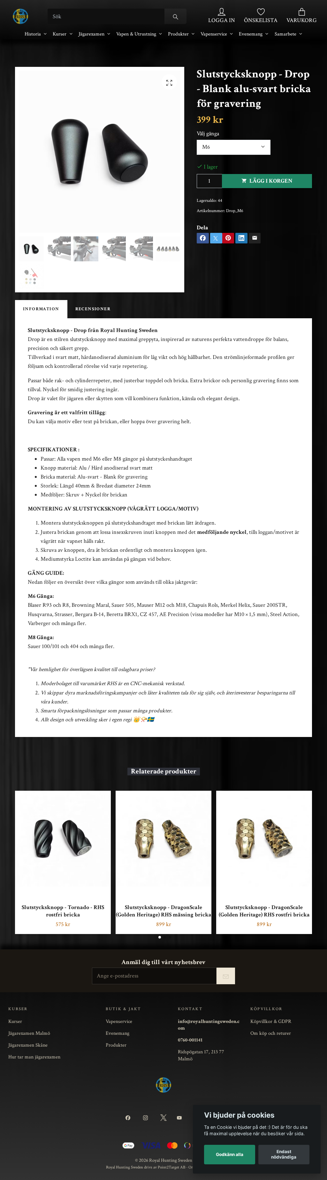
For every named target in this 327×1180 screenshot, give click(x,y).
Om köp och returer (270, 1033)
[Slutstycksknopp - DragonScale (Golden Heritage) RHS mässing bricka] (163, 839)
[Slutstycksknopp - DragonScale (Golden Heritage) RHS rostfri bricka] (264, 839)
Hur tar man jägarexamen (34, 1057)
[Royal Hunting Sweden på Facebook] (129, 1118)
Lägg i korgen (271, 181)
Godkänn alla (229, 1154)
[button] (159, 937)
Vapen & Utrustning (136, 34)
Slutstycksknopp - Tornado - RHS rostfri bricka (63, 911)
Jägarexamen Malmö (29, 1033)
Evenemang (250, 34)
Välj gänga (208, 133)
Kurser (59, 34)
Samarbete (285, 34)
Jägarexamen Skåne (28, 1045)
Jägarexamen (91, 34)
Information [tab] (41, 309)
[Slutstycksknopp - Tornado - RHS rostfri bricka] (63, 839)
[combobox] (233, 147)
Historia (33, 34)
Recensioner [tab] (93, 309)
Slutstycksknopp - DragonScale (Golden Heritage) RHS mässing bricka (163, 911)
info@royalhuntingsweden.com (209, 1024)
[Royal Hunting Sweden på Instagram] (146, 1118)
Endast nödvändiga (283, 1154)
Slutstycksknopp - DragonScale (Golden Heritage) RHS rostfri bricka (264, 911)
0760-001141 (190, 1040)
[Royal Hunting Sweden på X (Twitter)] (163, 1118)
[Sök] (175, 16)
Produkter (178, 34)
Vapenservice (214, 34)
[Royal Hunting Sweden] (20, 16)
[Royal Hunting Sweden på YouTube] (180, 1118)
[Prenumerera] (226, 976)
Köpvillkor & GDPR (270, 1021)
